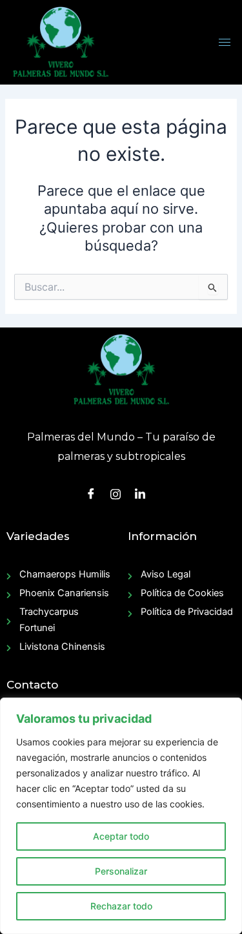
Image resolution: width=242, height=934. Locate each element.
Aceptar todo (121, 836)
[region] (121, 816)
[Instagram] (115, 492)
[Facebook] (91, 493)
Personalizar (121, 871)
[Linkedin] (140, 493)
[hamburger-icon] (225, 42)
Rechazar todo (121, 905)
